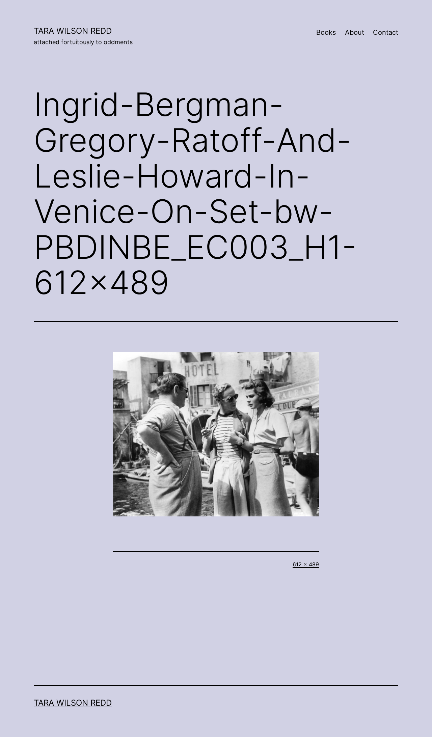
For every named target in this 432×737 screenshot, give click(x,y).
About (354, 32)
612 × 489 (306, 564)
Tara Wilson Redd (73, 31)
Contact (385, 32)
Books (326, 32)
